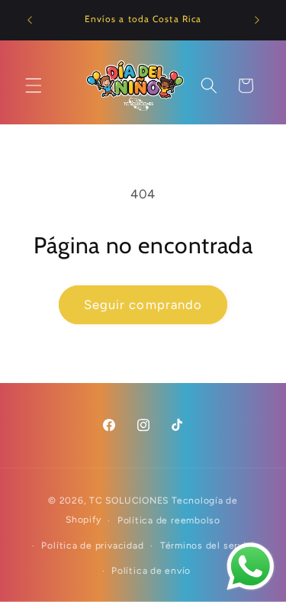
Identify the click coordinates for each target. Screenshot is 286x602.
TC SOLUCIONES (129, 500)
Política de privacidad (92, 545)
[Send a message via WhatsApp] (250, 566)
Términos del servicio (210, 545)
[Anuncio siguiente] (257, 20)
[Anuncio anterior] (30, 20)
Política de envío (151, 570)
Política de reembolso (168, 520)
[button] (33, 85)
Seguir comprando (143, 304)
